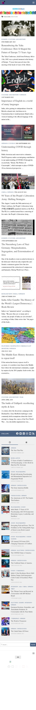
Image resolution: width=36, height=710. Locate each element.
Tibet (13, 589)
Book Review (7, 294)
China (4, 192)
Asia (20, 586)
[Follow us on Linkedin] (23, 433)
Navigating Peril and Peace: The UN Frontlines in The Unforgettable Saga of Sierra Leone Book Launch (22, 527)
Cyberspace (20, 571)
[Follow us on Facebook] (17, 433)
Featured (5, 346)
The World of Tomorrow (18, 621)
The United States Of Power (19, 631)
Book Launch (15, 458)
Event (13, 472)
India (15, 294)
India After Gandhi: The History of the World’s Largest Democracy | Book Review (18, 303)
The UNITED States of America (21, 553)
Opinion (23, 95)
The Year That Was (17, 450)
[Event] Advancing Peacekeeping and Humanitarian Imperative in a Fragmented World (21, 476)
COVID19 (12, 143)
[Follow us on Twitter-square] (20, 433)
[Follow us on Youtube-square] (30, 433)
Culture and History (17, 39)
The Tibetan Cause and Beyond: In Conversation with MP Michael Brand (22, 593)
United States (21, 485)
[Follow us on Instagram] (27, 433)
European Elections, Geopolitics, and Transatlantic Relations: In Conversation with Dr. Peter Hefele (22, 609)
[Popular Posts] (26, 442)
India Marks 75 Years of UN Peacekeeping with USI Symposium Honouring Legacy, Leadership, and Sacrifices (22, 512)
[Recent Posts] (10, 442)
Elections (20, 550)
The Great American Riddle (19, 488)
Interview (14, 586)
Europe (4, 39)
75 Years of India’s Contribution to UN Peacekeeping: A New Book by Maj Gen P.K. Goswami (22, 462)
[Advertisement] (18, 691)
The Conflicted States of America (21, 563)
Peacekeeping (21, 472)
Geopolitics (15, 346)
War (21, 397)
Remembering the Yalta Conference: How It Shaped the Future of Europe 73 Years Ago (16, 49)
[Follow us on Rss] (33, 433)
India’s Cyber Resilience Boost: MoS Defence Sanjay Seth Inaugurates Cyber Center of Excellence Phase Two (22, 576)
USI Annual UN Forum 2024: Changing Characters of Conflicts (21, 542)
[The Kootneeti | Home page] (4, 2)
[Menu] (33, 2)
